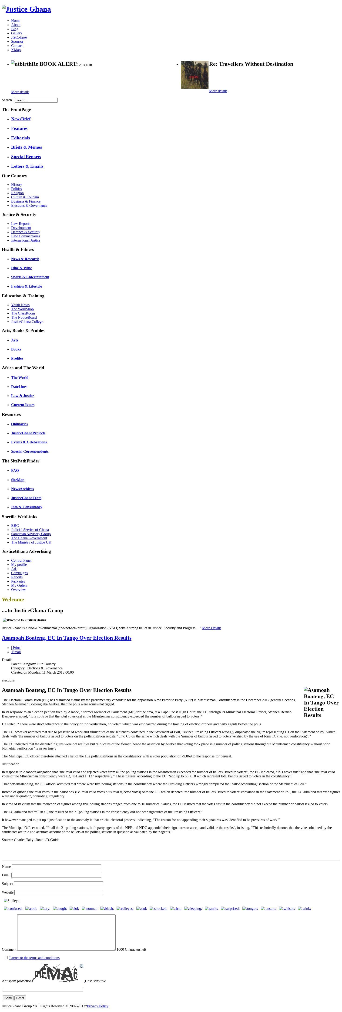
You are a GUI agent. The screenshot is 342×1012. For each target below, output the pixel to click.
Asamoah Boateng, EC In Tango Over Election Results (66, 638)
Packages (18, 581)
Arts (14, 340)
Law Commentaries (25, 236)
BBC (15, 525)
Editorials (20, 137)
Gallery (16, 33)
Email (16, 652)
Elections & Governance (29, 205)
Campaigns (19, 573)
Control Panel (21, 560)
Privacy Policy (97, 1006)
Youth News (20, 305)
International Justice (25, 240)
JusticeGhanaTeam (26, 498)
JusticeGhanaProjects (28, 433)
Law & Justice (22, 396)
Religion (17, 193)
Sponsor (17, 41)
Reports (17, 577)
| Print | (16, 648)
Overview (18, 590)
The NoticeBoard (24, 317)
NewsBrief (20, 118)
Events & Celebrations (29, 442)
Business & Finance (25, 201)
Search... (8, 100)
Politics (16, 189)
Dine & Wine (21, 268)
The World (19, 378)
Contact (17, 46)
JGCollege (19, 37)
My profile (19, 565)
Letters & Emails (27, 166)
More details (20, 92)
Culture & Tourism (25, 197)
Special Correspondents (30, 451)
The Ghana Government (29, 538)
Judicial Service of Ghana (30, 530)
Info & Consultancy (26, 507)
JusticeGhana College (27, 322)
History (16, 185)
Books (16, 349)
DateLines (19, 387)
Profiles (17, 358)
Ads (14, 569)
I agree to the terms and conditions (34, 958)
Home (15, 21)
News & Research (25, 259)
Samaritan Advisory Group (31, 534)
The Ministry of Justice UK (31, 542)
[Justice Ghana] (26, 9)
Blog (14, 29)
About (15, 25)
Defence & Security (25, 232)
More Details (211, 628)
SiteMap (17, 480)
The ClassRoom (23, 313)
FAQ (15, 470)
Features (19, 128)
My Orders (19, 585)
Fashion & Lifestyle (26, 286)
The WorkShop (22, 309)
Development (21, 228)
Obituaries (19, 424)
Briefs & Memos (26, 147)
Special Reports (26, 156)
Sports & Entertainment (30, 277)
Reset (20, 998)
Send (8, 998)
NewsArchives (22, 489)
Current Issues (22, 405)
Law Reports (20, 224)
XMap (16, 50)
